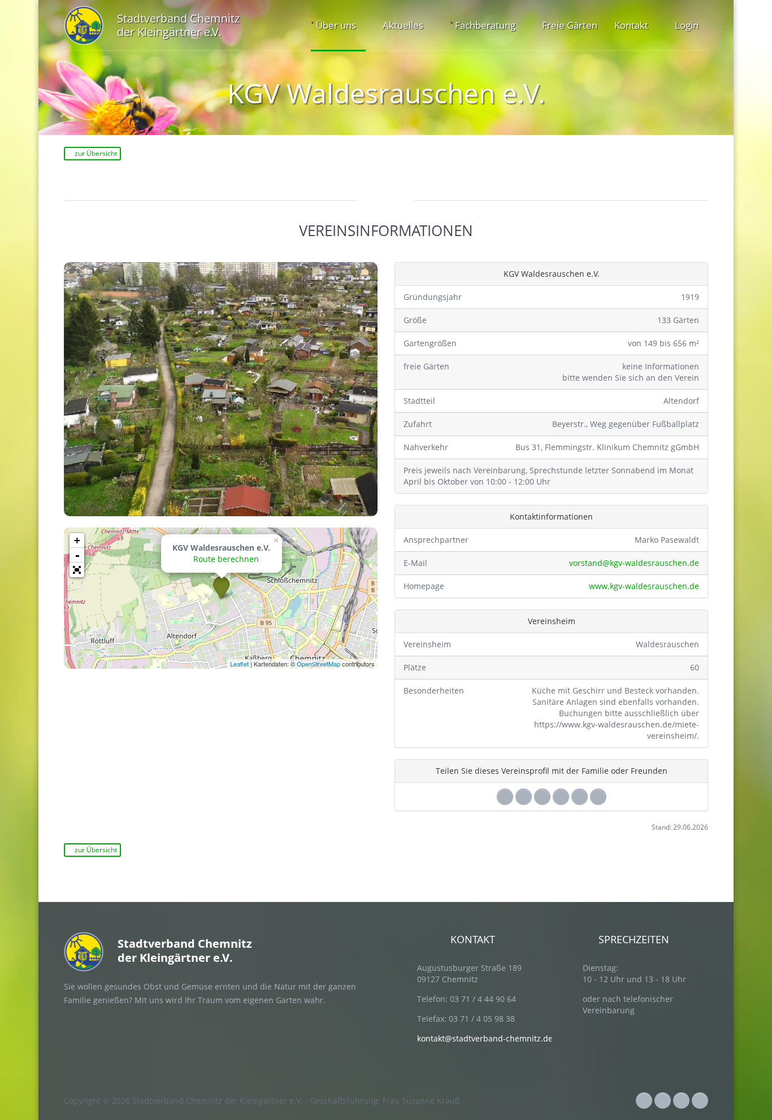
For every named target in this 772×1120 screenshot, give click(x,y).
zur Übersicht (95, 153)
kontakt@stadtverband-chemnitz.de (485, 1038)
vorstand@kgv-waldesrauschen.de (633, 562)
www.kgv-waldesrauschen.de (643, 586)
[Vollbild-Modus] (77, 570)
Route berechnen (225, 559)
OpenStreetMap (318, 663)
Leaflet (239, 663)
